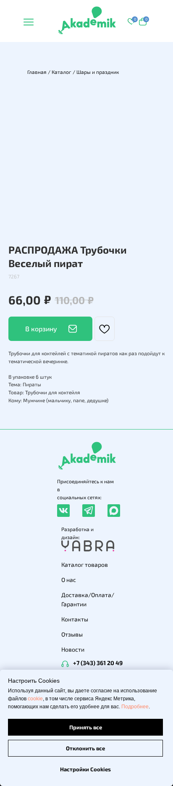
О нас (68, 579)
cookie (35, 699)
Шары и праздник (97, 72)
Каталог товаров (84, 564)
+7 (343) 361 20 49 (98, 662)
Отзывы (72, 634)
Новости (72, 649)
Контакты (74, 619)
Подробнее (135, 707)
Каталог (61, 72)
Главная (37, 72)
